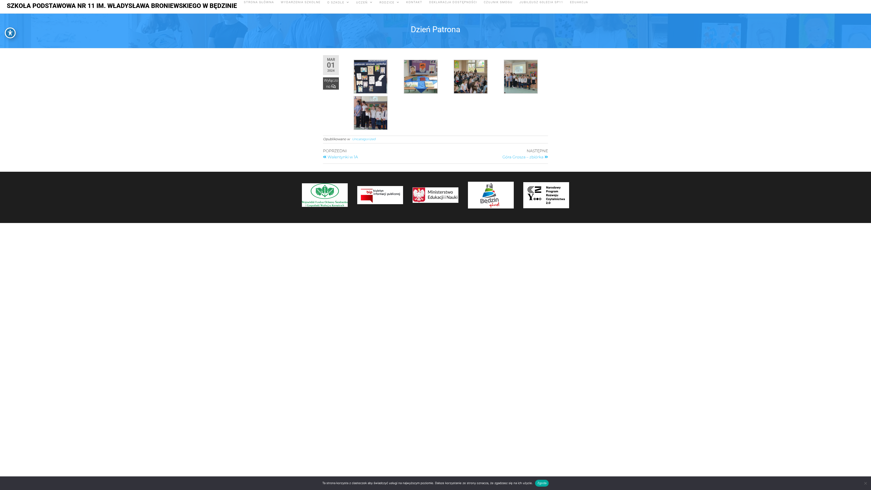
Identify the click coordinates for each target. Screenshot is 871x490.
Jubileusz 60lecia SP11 (541, 2)
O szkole (335, 2)
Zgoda (541, 483)
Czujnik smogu (498, 2)
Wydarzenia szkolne (301, 2)
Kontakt (414, 2)
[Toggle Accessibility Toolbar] (10, 32)
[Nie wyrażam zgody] (865, 483)
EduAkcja (579, 2)
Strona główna (259, 2)
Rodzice (386, 2)
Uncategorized (363, 139)
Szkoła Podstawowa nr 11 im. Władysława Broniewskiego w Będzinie (122, 6)
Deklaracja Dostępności (453, 2)
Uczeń (362, 2)
